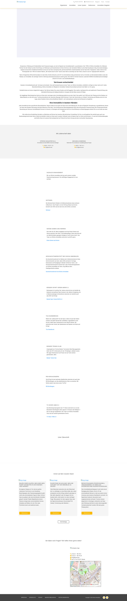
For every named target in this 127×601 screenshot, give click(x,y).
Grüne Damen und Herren (53, 240)
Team (102, 1)
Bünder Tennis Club (51, 358)
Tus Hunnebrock (50, 329)
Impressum (24, 597)
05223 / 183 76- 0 (79, 145)
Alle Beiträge (63, 521)
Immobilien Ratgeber (103, 5)
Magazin (97, 1)
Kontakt (107, 1)
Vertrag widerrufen (63, 597)
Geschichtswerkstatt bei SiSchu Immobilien (57, 271)
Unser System (82, 5)
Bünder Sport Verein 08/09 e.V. (54, 299)
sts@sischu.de (48, 147)
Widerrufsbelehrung (50, 597)
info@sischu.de (80, 147)
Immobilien (72, 5)
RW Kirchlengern (50, 386)
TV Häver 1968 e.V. (51, 416)
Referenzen (91, 5)
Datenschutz (32, 597)
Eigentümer (63, 5)
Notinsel (48, 210)
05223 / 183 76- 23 (48, 145)
